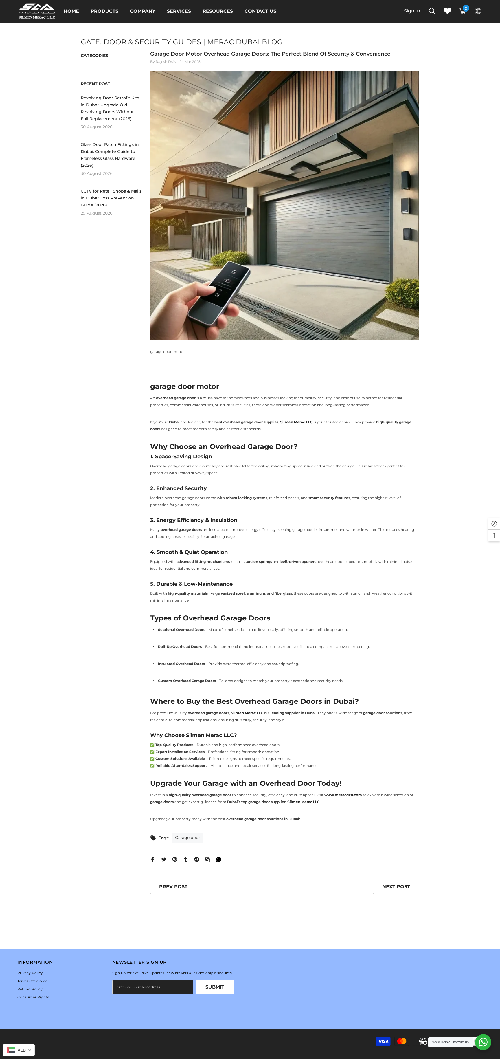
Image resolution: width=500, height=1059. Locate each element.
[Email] (207, 859)
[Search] (432, 11)
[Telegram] (196, 859)
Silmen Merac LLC (303, 802)
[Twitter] (163, 859)
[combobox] (19, 1050)
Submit (214, 987)
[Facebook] (152, 859)
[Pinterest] (174, 859)
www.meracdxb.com (343, 795)
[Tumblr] (185, 859)
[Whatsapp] (218, 859)
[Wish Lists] (447, 10)
